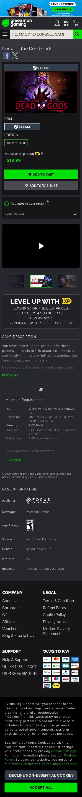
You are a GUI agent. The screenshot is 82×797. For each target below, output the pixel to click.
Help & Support (15, 659)
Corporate (11, 607)
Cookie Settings (64, 751)
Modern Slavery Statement (56, 631)
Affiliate (8, 621)
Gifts (6, 614)
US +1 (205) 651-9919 (20, 673)
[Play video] (41, 246)
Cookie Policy (54, 614)
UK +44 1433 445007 (19, 666)
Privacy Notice (55, 621)
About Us (10, 600)
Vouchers (10, 628)
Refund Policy (54, 607)
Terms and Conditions (59, 764)
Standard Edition (16, 143)
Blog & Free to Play (18, 635)
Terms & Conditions (59, 600)
